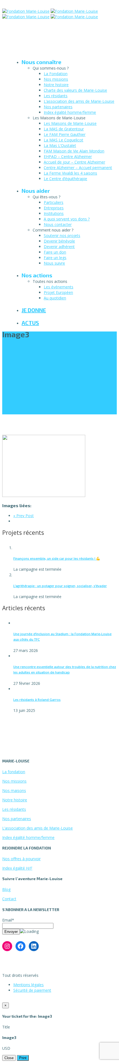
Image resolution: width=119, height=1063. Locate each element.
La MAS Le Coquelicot (63, 140)
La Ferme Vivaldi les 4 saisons (70, 173)
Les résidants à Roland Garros (37, 700)
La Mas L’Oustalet (60, 145)
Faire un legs (55, 257)
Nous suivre (54, 263)
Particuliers (53, 202)
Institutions (54, 213)
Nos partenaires (58, 106)
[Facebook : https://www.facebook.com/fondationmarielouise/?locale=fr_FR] (20, 946)
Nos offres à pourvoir (21, 858)
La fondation (13, 771)
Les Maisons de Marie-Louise (70, 123)
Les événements (58, 287)
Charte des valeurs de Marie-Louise (75, 90)
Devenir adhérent (59, 246)
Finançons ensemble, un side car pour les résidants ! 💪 (56, 558)
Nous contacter (58, 224)
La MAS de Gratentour (64, 128)
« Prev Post (23, 515)
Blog (6, 889)
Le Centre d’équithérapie (65, 178)
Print (23, 1058)
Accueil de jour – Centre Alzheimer (74, 162)
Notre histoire (56, 84)
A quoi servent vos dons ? (67, 219)
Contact (9, 898)
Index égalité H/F (17, 868)
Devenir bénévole (59, 241)
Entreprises (54, 208)
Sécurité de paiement (32, 990)
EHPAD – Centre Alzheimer (68, 156)
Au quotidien (55, 298)
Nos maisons (14, 790)
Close (9, 1058)
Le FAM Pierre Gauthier (65, 134)
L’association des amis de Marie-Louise (79, 101)
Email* (8, 920)
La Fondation (56, 73)
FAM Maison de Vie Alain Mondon (74, 151)
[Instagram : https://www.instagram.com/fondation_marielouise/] (7, 946)
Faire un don (55, 252)
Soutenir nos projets (62, 235)
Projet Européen (58, 292)
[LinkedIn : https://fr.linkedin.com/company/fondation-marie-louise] (34, 946)
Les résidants (56, 95)
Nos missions (56, 79)
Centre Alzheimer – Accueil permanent (78, 167)
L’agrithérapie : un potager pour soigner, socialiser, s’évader (60, 586)
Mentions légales (28, 984)
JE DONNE (34, 310)
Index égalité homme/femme (70, 112)
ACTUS (30, 322)
